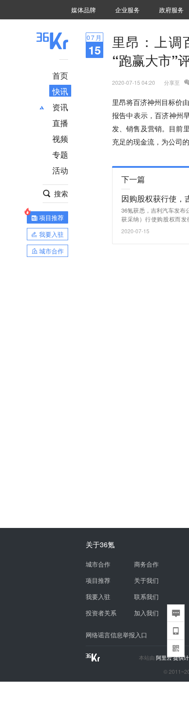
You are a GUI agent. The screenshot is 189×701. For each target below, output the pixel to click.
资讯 (60, 106)
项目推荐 (98, 580)
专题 (60, 154)
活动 (60, 170)
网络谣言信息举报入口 (116, 634)
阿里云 (164, 657)
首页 (60, 75)
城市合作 (98, 564)
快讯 (60, 91)
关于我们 (146, 580)
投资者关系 (101, 612)
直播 (60, 122)
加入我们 (146, 612)
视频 (60, 138)
